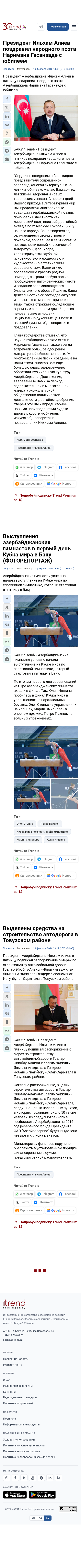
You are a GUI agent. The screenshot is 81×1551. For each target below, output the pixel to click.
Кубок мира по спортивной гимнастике (42, 831)
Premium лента (12, 1364)
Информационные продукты (21, 1424)
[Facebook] (15, 1477)
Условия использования (19, 1439)
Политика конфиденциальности (24, 1445)
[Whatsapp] (6, 1477)
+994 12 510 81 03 (13, 1335)
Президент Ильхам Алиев (34, 447)
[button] (7, 99)
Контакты (9, 1391)
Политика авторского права (21, 1451)
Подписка (9, 1418)
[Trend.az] (14, 26)
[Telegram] (41, 1477)
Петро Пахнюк (49, 823)
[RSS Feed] (58, 1477)
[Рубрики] (74, 27)
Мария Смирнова (28, 839)
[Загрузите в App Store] (15, 1495)
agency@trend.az (12, 1339)
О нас (6, 1380)
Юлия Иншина (56, 839)
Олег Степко (25, 823)
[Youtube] (32, 1477)
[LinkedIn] (49, 1477)
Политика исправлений (18, 1403)
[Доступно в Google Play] (42, 1495)
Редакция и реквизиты (18, 1385)
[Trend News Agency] (14, 1304)
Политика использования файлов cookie (29, 1457)
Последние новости (15, 1358)
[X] (24, 1477)
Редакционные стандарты (20, 1397)
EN (33, 1517)
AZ (40, 1517)
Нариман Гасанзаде (30, 439)
